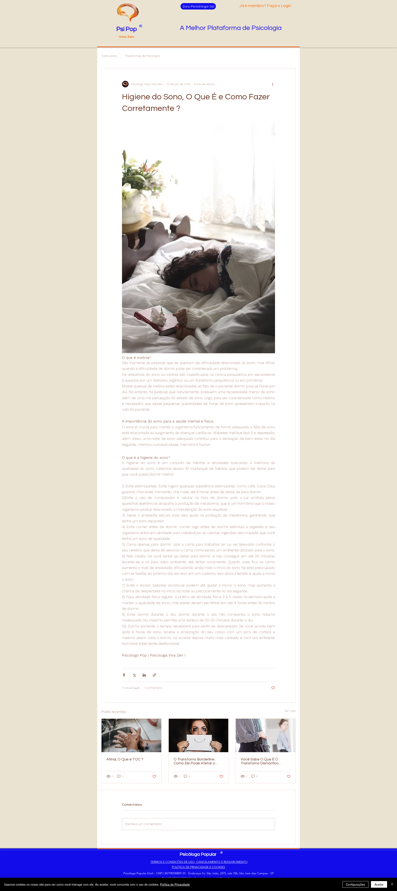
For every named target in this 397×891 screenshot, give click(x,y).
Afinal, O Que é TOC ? (124, 759)
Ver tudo (290, 711)
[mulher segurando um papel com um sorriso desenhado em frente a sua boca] (198, 735)
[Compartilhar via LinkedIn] (144, 675)
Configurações (355, 884)
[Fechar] (392, 884)
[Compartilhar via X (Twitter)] (134, 675)
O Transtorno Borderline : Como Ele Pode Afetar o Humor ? (195, 761)
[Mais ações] (272, 84)
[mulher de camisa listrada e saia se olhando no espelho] (265, 735)
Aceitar (379, 884)
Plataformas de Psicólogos (142, 55)
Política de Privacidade (175, 884)
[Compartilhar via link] (154, 675)
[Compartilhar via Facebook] (124, 675)
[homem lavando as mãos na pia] (131, 735)
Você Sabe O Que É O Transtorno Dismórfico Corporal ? (260, 761)
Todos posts (109, 55)
